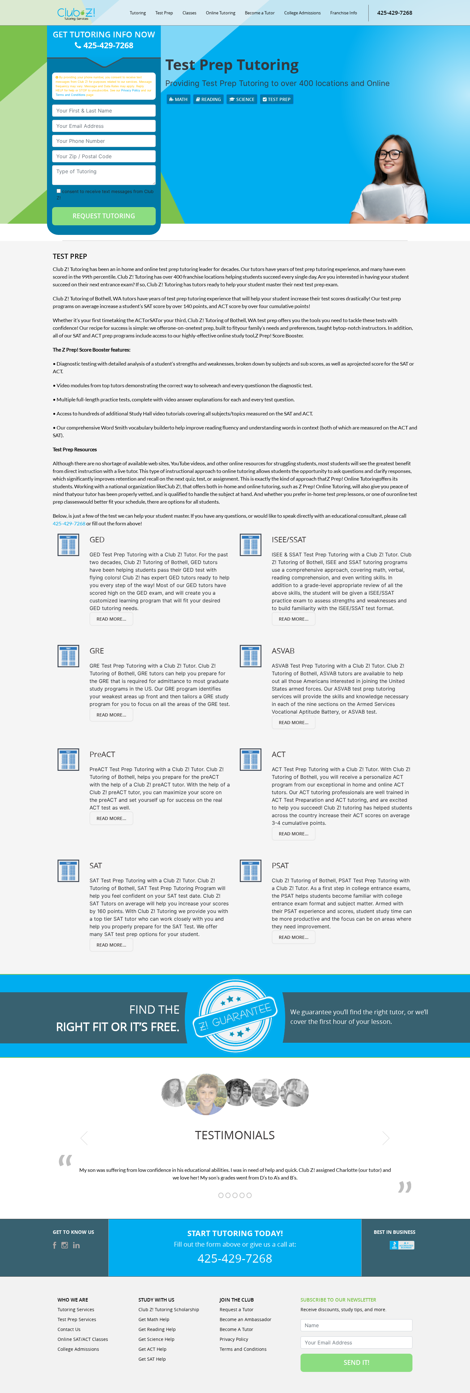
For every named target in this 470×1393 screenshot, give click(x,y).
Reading (210, 99)
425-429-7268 (394, 12)
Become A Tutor (236, 1329)
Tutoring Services (76, 1309)
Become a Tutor (260, 13)
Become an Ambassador (245, 1319)
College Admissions (302, 13)
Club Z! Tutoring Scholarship (168, 1309)
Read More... (111, 619)
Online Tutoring (220, 13)
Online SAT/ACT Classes (83, 1339)
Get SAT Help (152, 1359)
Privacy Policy (130, 90)
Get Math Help (153, 1319)
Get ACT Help (152, 1349)
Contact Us (69, 1329)
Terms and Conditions (70, 95)
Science (245, 99)
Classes (189, 13)
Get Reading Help (157, 1329)
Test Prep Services (77, 1319)
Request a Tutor (237, 1309)
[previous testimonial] (84, 1138)
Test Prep (164, 13)
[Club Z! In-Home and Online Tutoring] (76, 14)
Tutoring (138, 13)
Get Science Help (156, 1339)
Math (181, 99)
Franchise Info (343, 13)
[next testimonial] (386, 1138)
